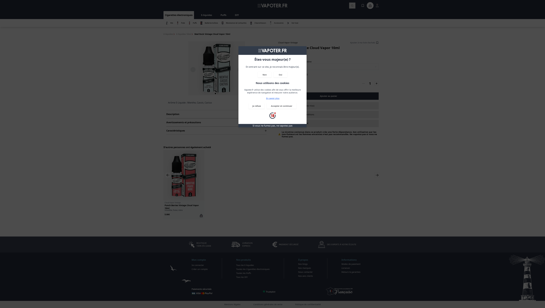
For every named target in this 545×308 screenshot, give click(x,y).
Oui (280, 74)
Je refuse (256, 106)
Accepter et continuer (281, 106)
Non (265, 74)
